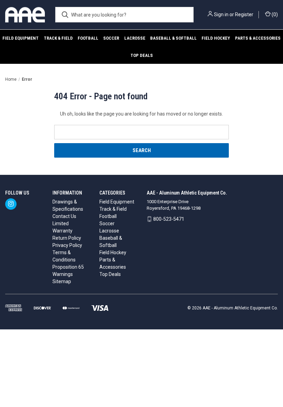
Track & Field (58, 38)
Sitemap (61, 281)
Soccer (111, 38)
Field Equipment (20, 38)
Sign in (221, 14)
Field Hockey (216, 38)
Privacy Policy (67, 245)
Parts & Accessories (258, 38)
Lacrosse (134, 38)
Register (244, 14)
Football (88, 38)
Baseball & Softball (173, 38)
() (274, 14)
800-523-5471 (168, 219)
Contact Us (64, 216)
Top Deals (141, 55)
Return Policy (66, 238)
